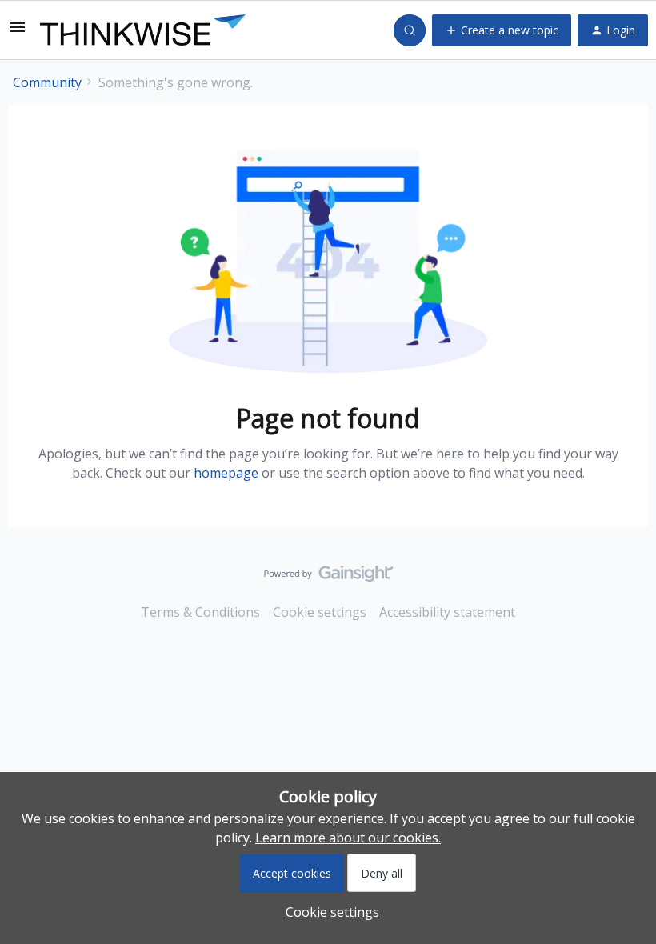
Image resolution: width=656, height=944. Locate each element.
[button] (17, 32)
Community (47, 82)
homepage (226, 473)
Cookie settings (319, 612)
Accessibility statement (447, 612)
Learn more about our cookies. (348, 837)
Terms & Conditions (200, 612)
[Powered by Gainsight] (328, 578)
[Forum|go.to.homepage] (143, 30)
